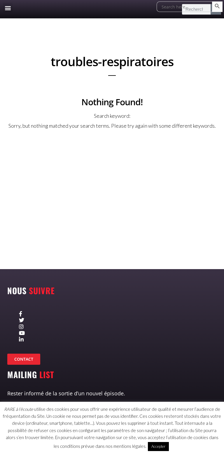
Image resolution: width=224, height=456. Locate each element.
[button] (8, 8)
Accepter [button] (158, 446)
